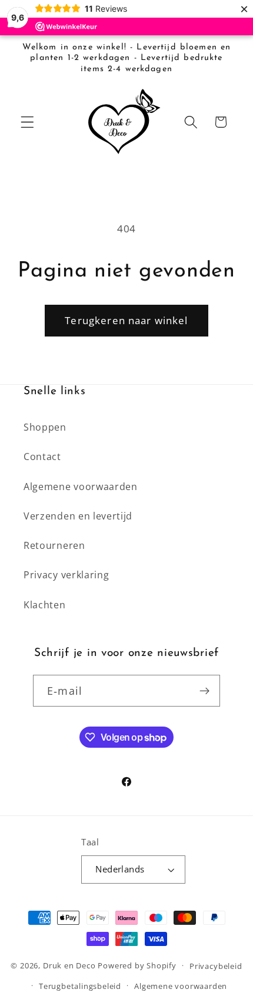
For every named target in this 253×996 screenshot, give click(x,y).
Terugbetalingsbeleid (80, 986)
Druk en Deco (69, 965)
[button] (27, 122)
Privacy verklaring (66, 574)
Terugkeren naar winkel (126, 320)
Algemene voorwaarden (81, 486)
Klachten (45, 604)
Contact (42, 456)
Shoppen (45, 427)
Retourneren (54, 545)
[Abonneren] (204, 691)
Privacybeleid (215, 966)
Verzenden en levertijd (78, 515)
